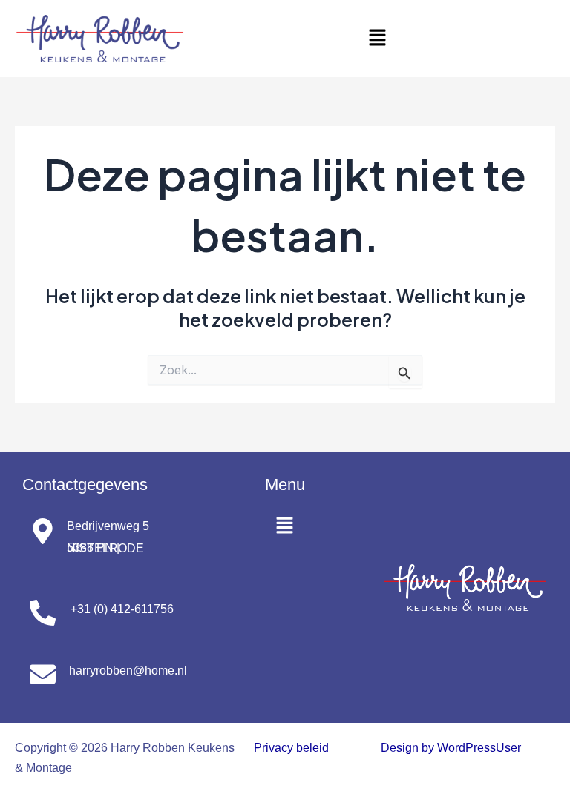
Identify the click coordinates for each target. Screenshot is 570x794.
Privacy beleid (291, 747)
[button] (377, 38)
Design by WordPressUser (451, 747)
